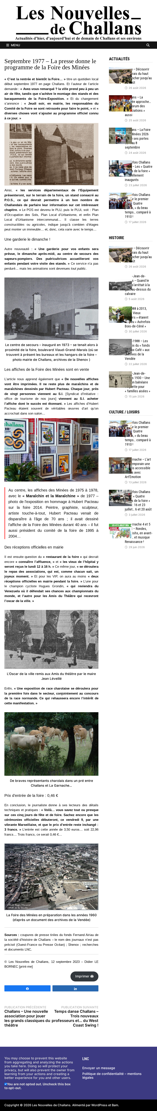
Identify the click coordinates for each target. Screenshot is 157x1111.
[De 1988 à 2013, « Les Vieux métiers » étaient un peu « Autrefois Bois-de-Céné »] (120, 308)
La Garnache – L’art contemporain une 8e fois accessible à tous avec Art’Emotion (138, 468)
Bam (115, 1105)
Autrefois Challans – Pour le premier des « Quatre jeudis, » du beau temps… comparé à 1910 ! (138, 206)
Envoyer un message (98, 1068)
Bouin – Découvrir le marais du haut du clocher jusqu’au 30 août (138, 75)
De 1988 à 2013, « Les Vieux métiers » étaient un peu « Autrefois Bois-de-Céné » (137, 317)
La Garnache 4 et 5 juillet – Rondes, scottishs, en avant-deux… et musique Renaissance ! (138, 533)
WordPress (99, 1105)
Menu (15, 45)
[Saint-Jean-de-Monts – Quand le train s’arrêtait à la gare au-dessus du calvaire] (120, 276)
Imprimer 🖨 (84, 976)
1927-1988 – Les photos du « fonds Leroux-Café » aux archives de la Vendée (137, 349)
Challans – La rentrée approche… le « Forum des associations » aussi (138, 106)
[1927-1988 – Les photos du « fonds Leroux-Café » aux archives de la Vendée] (120, 341)
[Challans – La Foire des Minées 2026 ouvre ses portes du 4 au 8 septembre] (120, 129)
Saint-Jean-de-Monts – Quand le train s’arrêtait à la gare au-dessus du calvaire (138, 285)
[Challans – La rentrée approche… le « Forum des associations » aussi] (120, 97)
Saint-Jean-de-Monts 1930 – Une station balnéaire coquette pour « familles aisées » (137, 382)
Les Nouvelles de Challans (51, 1105)
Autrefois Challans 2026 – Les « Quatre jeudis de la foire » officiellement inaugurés (138, 171)
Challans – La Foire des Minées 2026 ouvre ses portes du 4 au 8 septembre (137, 138)
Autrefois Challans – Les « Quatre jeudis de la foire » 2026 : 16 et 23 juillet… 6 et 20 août (138, 500)
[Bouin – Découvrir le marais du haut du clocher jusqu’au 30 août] (120, 69)
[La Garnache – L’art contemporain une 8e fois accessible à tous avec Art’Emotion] (120, 459)
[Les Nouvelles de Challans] (78, 23)
